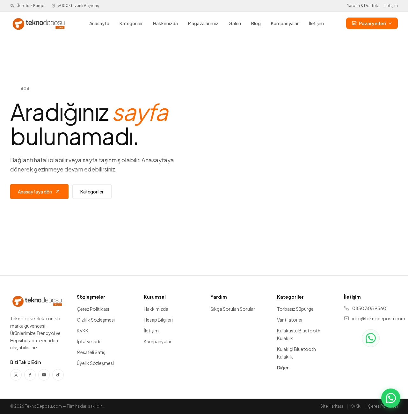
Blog (256, 23)
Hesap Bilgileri (158, 320)
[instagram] (16, 375)
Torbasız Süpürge (295, 309)
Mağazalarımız (203, 23)
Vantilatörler (290, 320)
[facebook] (30, 375)
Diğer (282, 367)
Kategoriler (131, 23)
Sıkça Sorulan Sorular (232, 309)
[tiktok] (58, 375)
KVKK (82, 330)
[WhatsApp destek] (371, 338)
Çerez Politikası (93, 309)
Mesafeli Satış (91, 352)
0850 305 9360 (369, 308)
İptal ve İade (89, 341)
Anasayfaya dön (35, 191)
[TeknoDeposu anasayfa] (38, 23)
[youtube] (44, 375)
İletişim (391, 5)
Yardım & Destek (362, 5)
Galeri (235, 23)
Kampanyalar (285, 23)
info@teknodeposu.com (375, 318)
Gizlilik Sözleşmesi (96, 320)
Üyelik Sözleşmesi (95, 363)
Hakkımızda (165, 23)
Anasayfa (99, 23)
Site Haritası (331, 406)
